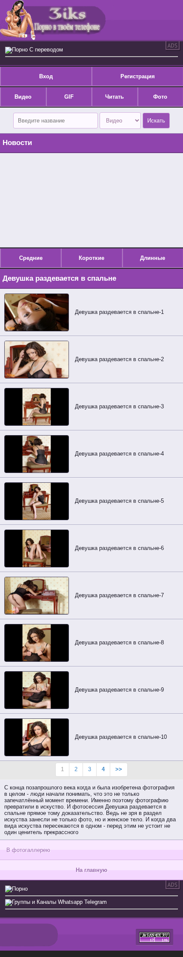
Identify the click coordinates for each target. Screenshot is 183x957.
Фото (160, 97)
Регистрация (137, 76)
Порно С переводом (37, 49)
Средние (31, 258)
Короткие (91, 258)
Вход (46, 76)
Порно (20, 889)
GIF (69, 97)
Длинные (152, 258)
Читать (114, 97)
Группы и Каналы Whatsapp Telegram (59, 902)
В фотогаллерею (28, 850)
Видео (22, 97)
